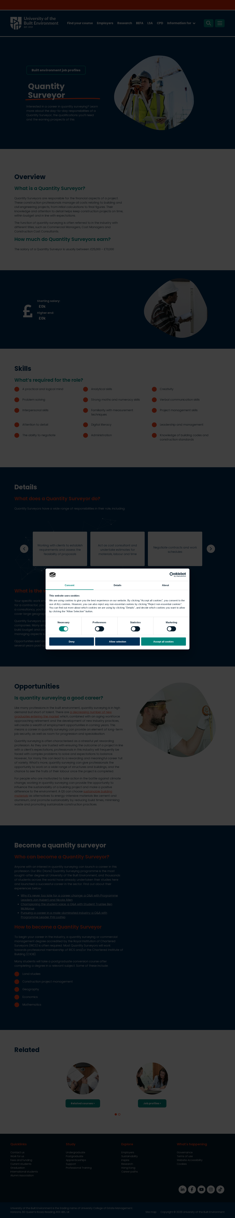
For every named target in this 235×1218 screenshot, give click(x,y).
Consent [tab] (69, 585)
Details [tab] (117, 585)
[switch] (99, 628)
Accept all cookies (163, 641)
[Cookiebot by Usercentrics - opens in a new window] (172, 574)
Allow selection (117, 641)
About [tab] (165, 585)
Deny (71, 641)
